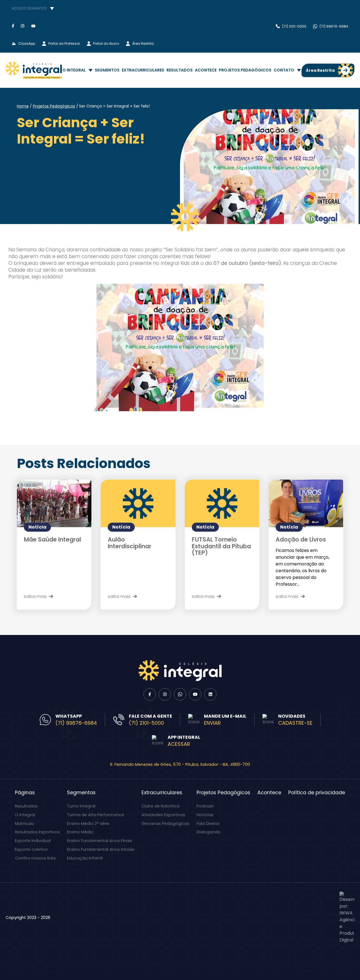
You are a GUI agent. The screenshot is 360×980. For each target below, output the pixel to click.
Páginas (25, 792)
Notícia (37, 527)
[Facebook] (12, 26)
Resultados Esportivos (37, 832)
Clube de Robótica (160, 806)
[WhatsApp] (180, 694)
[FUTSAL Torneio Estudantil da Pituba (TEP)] (222, 503)
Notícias (205, 815)
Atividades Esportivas (163, 815)
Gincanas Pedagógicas (165, 823)
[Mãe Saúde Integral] (54, 503)
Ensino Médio (80, 832)
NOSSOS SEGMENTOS (29, 8)
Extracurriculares (143, 70)
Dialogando (208, 832)
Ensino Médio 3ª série (88, 823)
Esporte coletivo (31, 849)
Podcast (205, 806)
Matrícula (24, 823)
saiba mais (35, 596)
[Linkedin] (210, 694)
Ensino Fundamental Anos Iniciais (100, 849)
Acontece (206, 70)
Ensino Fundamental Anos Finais (99, 840)
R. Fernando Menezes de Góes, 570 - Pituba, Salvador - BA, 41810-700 (180, 764)
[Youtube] (33, 26)
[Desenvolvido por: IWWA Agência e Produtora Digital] (346, 917)
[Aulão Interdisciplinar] (138, 503)
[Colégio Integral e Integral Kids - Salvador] (34, 70)
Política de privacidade (316, 792)
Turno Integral (81, 806)
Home (23, 106)
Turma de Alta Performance (95, 815)
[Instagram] (22, 26)
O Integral (74, 70)
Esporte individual (33, 840)
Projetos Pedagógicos (245, 70)
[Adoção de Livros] (306, 503)
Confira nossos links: (36, 858)
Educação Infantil (85, 858)
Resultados (179, 70)
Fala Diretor (208, 823)
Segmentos (107, 70)
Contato (284, 70)
